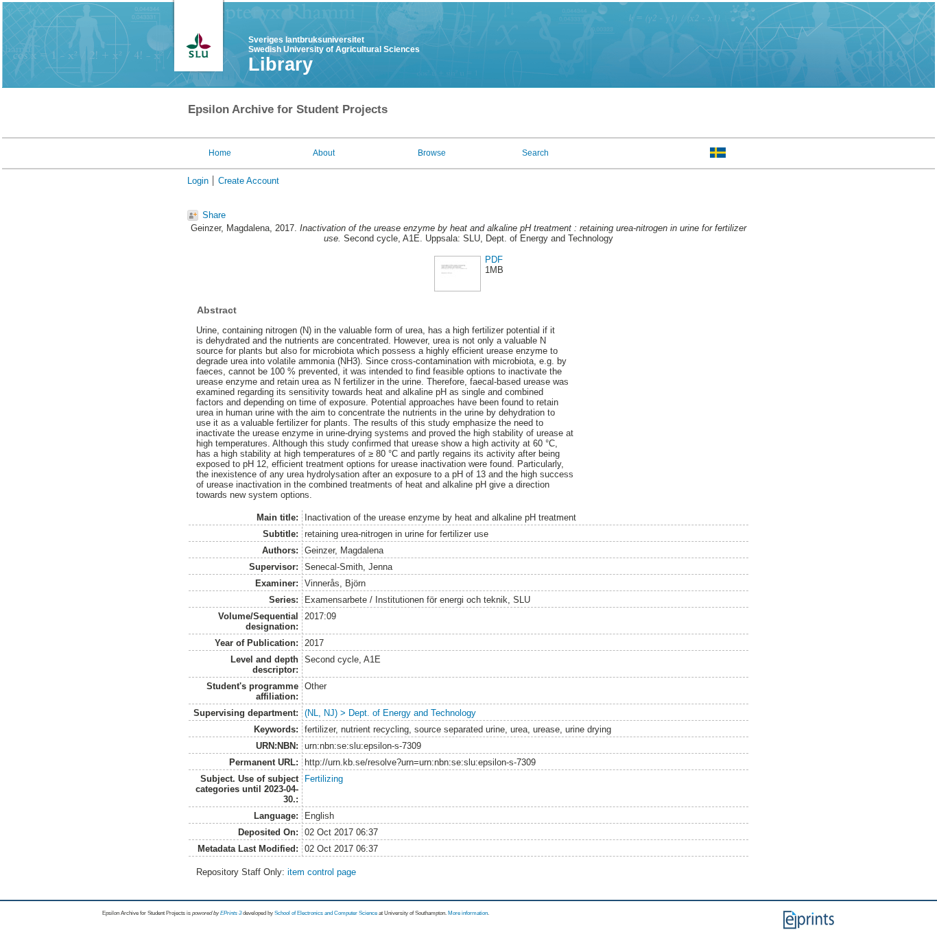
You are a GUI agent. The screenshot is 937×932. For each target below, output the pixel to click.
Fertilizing (324, 779)
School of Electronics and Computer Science (325, 913)
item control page (321, 872)
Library (280, 64)
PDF (494, 259)
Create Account (248, 181)
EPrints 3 (230, 913)
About (324, 153)
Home (220, 153)
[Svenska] (718, 152)
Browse (432, 153)
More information (468, 913)
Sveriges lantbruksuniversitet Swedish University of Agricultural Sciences (334, 44)
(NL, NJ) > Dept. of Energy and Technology (390, 713)
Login (198, 181)
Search (535, 153)
